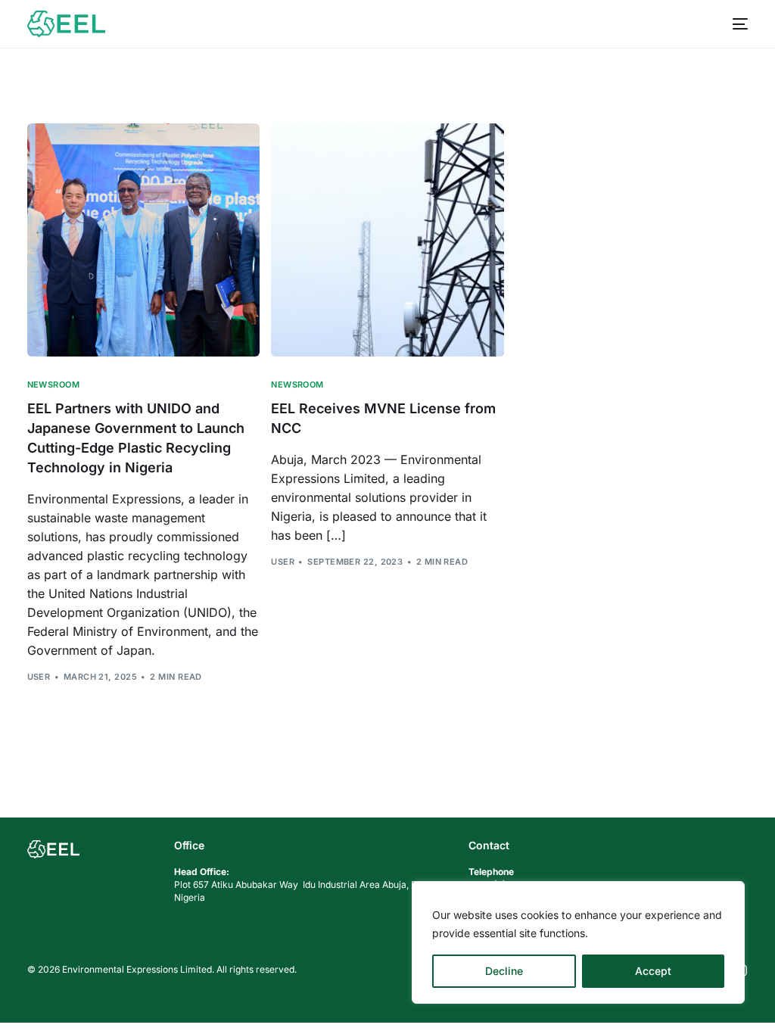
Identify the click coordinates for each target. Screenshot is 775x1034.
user (39, 676)
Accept (653, 970)
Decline (504, 970)
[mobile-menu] (734, 24)
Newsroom (53, 385)
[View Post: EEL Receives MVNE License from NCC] (387, 240)
